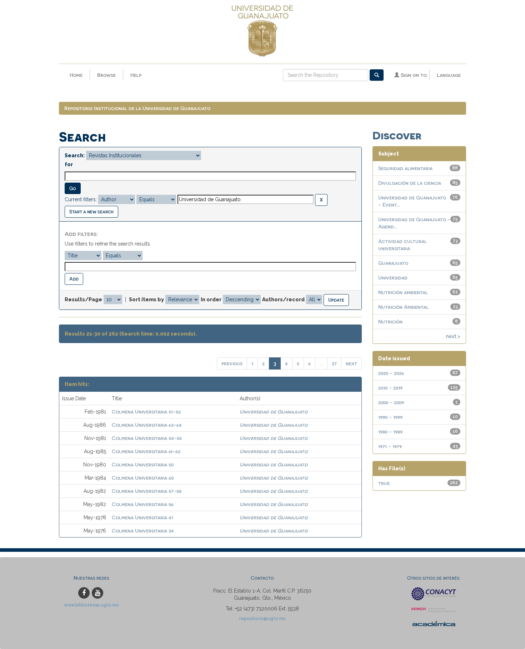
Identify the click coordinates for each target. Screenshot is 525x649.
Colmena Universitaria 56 (143, 504)
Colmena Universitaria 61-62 (146, 451)
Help (135, 75)
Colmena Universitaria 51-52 (146, 411)
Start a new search (91, 211)
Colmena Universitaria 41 (142, 517)
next (351, 363)
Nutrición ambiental (403, 292)
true (384, 483)
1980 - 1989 (390, 431)
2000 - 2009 (391, 402)
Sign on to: (413, 75)
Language (449, 75)
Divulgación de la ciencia (409, 183)
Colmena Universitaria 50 (143, 464)
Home (76, 75)
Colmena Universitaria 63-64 (147, 425)
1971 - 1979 (390, 446)
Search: (75, 155)
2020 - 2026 (391, 373)
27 (334, 363)
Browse (106, 75)
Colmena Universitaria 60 (143, 478)
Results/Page (83, 299)
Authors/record (283, 299)
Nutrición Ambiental (403, 307)
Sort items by (146, 299)
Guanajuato (393, 263)
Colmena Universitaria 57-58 (146, 491)
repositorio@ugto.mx (262, 618)
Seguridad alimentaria (405, 168)
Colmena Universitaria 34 (143, 530)
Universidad (393, 277)
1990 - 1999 (390, 417)
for (69, 164)
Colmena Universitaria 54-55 (147, 438)
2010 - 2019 (390, 388)
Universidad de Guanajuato (274, 411)
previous (231, 363)
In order (211, 299)
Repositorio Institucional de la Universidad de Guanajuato (137, 108)
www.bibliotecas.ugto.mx (91, 605)
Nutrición (390, 321)
